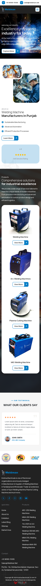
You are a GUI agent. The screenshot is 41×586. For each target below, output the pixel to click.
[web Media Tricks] (20, 583)
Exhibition (5, 518)
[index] (8, 9)
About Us (5, 514)
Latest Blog (6, 522)
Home (4, 510)
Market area (6, 530)
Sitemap (5, 526)
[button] (37, 10)
